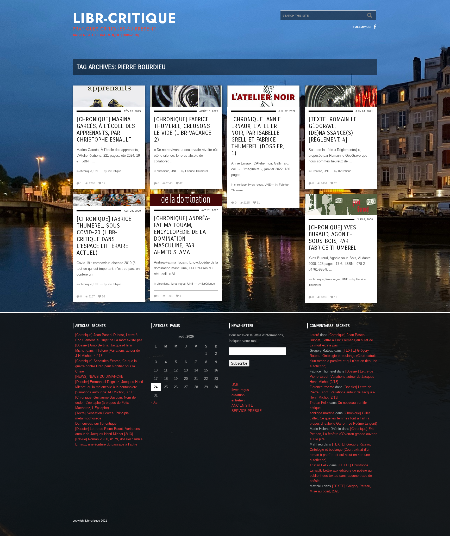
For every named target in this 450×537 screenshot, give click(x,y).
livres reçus (255, 184)
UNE (96, 171)
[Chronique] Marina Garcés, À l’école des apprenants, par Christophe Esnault (106, 129)
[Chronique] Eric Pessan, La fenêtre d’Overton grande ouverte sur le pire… (343, 434)
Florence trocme (322, 387)
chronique (85, 171)
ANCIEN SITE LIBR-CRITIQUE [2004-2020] (106, 35)
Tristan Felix (319, 403)
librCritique (114, 171)
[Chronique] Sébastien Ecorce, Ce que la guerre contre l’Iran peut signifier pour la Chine (106, 366)
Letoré (314, 335)
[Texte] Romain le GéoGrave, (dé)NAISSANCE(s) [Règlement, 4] (333, 129)
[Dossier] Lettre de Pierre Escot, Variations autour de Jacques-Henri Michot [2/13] (342, 376)
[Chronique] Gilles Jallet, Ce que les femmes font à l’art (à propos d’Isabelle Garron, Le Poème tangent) (343, 418)
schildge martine (322, 413)
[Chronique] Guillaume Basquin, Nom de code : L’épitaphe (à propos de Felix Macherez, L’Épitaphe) (105, 402)
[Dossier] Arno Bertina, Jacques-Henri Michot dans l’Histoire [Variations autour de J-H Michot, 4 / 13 (107, 350)
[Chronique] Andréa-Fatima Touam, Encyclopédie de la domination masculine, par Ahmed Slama (182, 235)
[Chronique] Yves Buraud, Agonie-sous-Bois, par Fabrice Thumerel (333, 237)
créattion (238, 395)
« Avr (155, 402)
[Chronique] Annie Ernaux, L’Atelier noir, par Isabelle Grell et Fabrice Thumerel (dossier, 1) (257, 136)
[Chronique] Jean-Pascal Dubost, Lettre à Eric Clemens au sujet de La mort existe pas (341, 340)
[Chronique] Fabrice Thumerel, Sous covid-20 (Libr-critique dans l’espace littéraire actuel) (104, 236)
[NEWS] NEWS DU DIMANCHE (99, 377)
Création (316, 171)
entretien (238, 400)
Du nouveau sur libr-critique (95, 423)
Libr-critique (125, 18)
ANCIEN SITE (242, 405)
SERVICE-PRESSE (247, 411)
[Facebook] (375, 26)
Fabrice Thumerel (196, 171)
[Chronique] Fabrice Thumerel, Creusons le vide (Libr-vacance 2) (182, 129)
